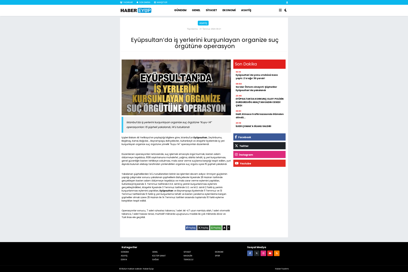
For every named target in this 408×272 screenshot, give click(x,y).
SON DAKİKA (144, 2)
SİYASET (211, 10)
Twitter (244, 146)
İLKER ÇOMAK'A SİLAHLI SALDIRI (253, 126)
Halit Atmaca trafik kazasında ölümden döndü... (260, 116)
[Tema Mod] (285, 10)
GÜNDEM (180, 10)
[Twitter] (256, 253)
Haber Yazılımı (282, 268)
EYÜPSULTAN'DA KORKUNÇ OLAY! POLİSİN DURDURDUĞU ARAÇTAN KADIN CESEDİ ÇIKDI (260, 102)
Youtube (245, 163)
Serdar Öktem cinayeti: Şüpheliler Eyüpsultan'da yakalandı (256, 88)
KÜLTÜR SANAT (159, 255)
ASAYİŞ (246, 10)
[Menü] (280, 10)
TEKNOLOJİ (188, 259)
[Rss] (277, 253)
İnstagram (246, 154)
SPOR (217, 255)
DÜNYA (124, 259)
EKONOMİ (229, 10)
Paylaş (192, 227)
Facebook (244, 137)
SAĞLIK (155, 259)
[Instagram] (263, 253)
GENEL (196, 10)
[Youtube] (270, 253)
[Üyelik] (287, 2)
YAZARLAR (128, 2)
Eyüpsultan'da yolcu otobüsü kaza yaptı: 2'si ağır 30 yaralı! (257, 76)
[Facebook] (250, 253)
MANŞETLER (161, 2)
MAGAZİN (188, 255)
